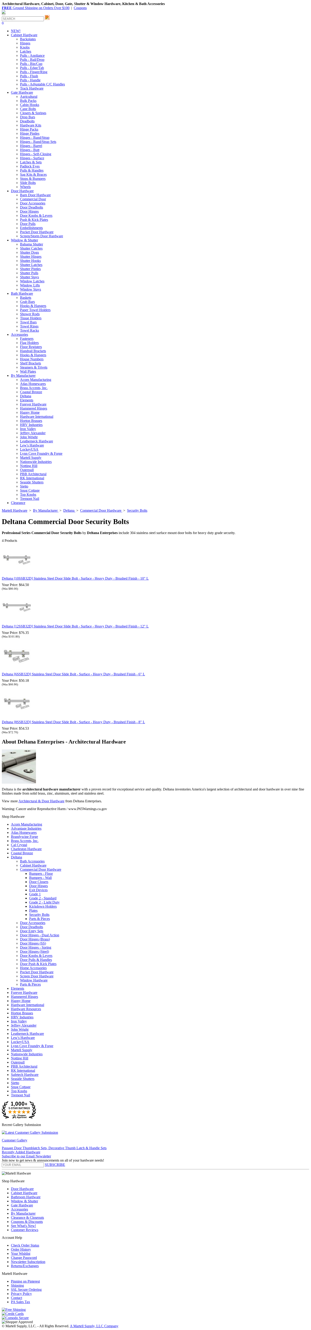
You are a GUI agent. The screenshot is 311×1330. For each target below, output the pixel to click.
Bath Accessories (32, 861)
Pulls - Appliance (32, 55)
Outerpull (27, 470)
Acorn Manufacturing (35, 380)
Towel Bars (28, 322)
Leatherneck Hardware (36, 441)
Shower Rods (30, 314)
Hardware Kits (30, 125)
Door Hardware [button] (22, 191)
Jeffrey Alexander (33, 433)
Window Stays (30, 289)
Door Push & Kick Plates (38, 964)
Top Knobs (28, 494)
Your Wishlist (20, 1253)
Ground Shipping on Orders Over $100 (35, 8)
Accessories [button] (19, 334)
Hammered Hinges (33, 408)
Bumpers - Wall (40, 878)
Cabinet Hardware (33, 865)
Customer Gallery (14, 1140)
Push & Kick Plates (34, 220)
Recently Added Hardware (21, 1152)
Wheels (25, 187)
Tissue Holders (30, 318)
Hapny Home (30, 412)
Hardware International (36, 416)
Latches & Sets (31, 162)
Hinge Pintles (29, 133)
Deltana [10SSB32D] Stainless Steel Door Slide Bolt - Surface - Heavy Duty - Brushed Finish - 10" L (75, 578)
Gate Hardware (22, 1205)
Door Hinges (29, 211)
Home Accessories (33, 968)
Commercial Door (33, 199)
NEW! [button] (15, 31)
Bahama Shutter (31, 244)
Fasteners (26, 339)
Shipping (17, 1285)
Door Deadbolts (31, 207)
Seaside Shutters (31, 482)
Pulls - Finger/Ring (33, 72)
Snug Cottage (30, 490)
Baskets (25, 298)
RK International (32, 478)
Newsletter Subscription (28, 1262)
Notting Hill (28, 466)
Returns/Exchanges (25, 1266)
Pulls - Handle (30, 80)
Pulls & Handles (31, 170)
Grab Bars (27, 302)
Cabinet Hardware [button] (24, 35)
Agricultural (28, 96)
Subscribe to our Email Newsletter (26, 1156)
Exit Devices (38, 890)
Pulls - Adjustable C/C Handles (42, 84)
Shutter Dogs (29, 252)
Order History (21, 1249)
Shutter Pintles (30, 269)
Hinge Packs (29, 129)
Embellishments (31, 228)
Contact (16, 1298)
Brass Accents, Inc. (34, 388)
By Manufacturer (23, 1213)
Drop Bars (27, 117)
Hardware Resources (26, 1009)
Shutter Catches (31, 248)
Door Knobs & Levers (36, 215)
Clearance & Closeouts (27, 1217)
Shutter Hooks (30, 261)
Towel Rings (29, 326)
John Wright (29, 437)
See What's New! (23, 1226)
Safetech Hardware (24, 1075)
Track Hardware (31, 88)
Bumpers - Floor (41, 873)
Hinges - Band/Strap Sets (38, 142)
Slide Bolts (28, 183)
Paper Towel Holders (35, 310)
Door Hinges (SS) (33, 943)
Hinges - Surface (32, 158)
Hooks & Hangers (33, 306)
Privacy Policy (21, 1294)
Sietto (24, 486)
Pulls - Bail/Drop (32, 60)
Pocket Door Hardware (37, 232)
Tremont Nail (29, 499)
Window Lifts (30, 285)
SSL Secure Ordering (26, 1289)
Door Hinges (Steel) (34, 951)
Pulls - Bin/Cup (31, 64)
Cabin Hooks (29, 105)
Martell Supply (30, 458)
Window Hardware (34, 980)
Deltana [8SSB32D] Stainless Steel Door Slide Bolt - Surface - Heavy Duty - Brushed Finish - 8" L (73, 722)
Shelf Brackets (30, 363)
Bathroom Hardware (26, 1197)
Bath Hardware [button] (22, 293)
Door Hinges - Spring (35, 947)
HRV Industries (31, 425)
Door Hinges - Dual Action (39, 935)
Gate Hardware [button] (22, 92)
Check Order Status (25, 1245)
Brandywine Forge (24, 837)
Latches (25, 51)
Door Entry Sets (31, 931)
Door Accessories (32, 203)
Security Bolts (39, 915)
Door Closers (38, 882)
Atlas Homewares (33, 384)
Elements (26, 400)
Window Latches (32, 281)
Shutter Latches (31, 265)
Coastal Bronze (31, 392)
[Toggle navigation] (3, 14)
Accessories (19, 1209)
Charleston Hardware (26, 849)
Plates (33, 910)
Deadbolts (27, 121)
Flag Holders (29, 343)
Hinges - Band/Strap (34, 137)
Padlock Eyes (30, 166)
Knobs (25, 47)
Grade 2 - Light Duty (44, 902)
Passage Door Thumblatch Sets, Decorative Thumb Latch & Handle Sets (54, 1148)
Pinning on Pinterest (25, 1281)
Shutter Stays (29, 277)
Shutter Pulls (29, 273)
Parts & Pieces (39, 919)
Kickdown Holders (43, 906)
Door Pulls (28, 224)
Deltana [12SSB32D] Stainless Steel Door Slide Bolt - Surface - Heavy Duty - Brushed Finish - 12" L (75, 626)
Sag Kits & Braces (33, 174)
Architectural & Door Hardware (41, 801)
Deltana (25, 396)
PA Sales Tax (20, 1302)
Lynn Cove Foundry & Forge (41, 453)
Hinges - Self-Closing (35, 154)
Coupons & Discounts (27, 1222)
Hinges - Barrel (31, 146)
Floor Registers (31, 347)
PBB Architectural (33, 474)
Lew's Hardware (32, 445)
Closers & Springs (33, 113)
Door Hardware (22, 1189)
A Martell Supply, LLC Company (94, 1326)
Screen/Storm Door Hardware (41, 236)
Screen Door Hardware (37, 976)
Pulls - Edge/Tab (32, 68)
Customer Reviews (24, 1230)
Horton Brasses (31, 421)
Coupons (80, 8)
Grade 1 (35, 894)
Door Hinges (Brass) (35, 939)
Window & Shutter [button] (24, 240)
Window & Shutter (24, 1201)
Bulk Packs (28, 101)
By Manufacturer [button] (23, 375)
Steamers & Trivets (33, 367)
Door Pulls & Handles (36, 960)
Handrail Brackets (33, 351)
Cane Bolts (28, 109)
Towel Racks (29, 330)
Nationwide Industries (36, 462)
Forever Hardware (33, 404)
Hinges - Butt (29, 150)
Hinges (25, 43)
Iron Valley (28, 429)
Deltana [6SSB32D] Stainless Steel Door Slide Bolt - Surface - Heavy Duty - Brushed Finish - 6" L (73, 674)
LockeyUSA (29, 449)
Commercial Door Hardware (40, 869)
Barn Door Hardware (35, 195)
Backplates (28, 39)
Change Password (24, 1258)
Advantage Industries (26, 828)
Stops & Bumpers (33, 179)
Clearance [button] (18, 503)
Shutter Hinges (30, 256)
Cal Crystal (19, 845)
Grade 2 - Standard (42, 898)
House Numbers (31, 359)
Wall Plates (28, 371)
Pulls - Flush (29, 76)
